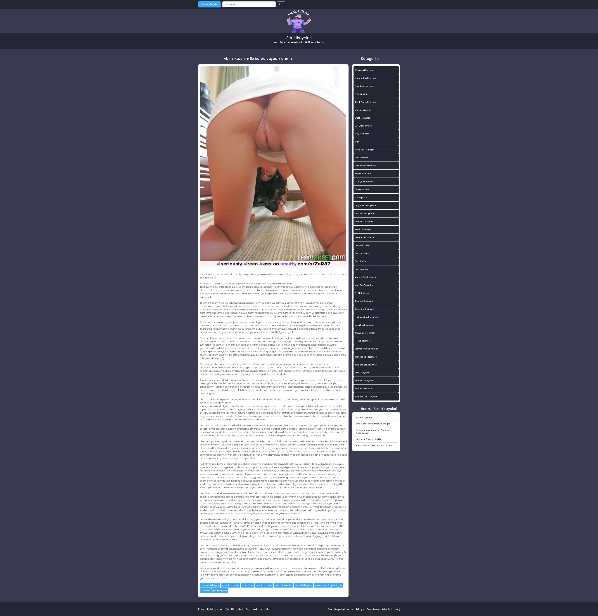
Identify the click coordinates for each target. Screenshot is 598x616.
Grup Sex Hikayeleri (364, 149)
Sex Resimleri (361, 269)
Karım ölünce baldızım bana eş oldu (374, 445)
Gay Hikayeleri (362, 133)
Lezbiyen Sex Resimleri (366, 317)
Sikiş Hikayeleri (362, 372)
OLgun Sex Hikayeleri (365, 205)
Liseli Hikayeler (362, 189)
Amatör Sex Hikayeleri (366, 78)
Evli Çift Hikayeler (363, 125)
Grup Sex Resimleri (364, 309)
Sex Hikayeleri (362, 253)
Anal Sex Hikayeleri (364, 86)
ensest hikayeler (230, 585)
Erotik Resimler (362, 293)
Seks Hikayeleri (362, 245)
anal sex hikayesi (209, 585)
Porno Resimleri (363, 341)
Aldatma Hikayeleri (364, 70)
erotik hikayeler (264, 585)
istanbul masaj (391, 609)
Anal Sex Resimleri (364, 285)
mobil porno (361, 197)
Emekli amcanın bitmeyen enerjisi (373, 423)
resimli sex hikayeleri (325, 585)
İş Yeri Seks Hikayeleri (365, 165)
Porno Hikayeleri (363, 229)
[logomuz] (299, 21)
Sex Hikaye (373, 609)
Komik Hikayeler (363, 173)
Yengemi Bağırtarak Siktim (369, 439)
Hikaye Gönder (209, 4)
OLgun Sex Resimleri (365, 333)
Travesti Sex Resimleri (366, 357)
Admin (292, 42)
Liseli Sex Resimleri (364, 325)
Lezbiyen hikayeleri (364, 181)
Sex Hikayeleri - (337, 609)
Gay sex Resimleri (364, 301)
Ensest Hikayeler (363, 110)
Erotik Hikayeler (362, 118)
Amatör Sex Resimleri (366, 277)
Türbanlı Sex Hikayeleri (366, 396)
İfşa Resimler (361, 157)
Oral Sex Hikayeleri (364, 213)
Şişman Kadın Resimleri (367, 348)
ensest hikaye (355, 609)
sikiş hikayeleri (220, 590)
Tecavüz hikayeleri (364, 380)
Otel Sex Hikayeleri (364, 221)
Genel (358, 142)
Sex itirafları (361, 261)
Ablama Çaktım (364, 417)
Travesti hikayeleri (364, 388)
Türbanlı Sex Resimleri (366, 364)
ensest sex (248, 585)
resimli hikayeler (303, 585)
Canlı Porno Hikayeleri (366, 102)
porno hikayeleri (283, 585)
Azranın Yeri (361, 94)
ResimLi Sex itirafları (365, 237)
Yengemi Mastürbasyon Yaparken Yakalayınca (373, 431)
